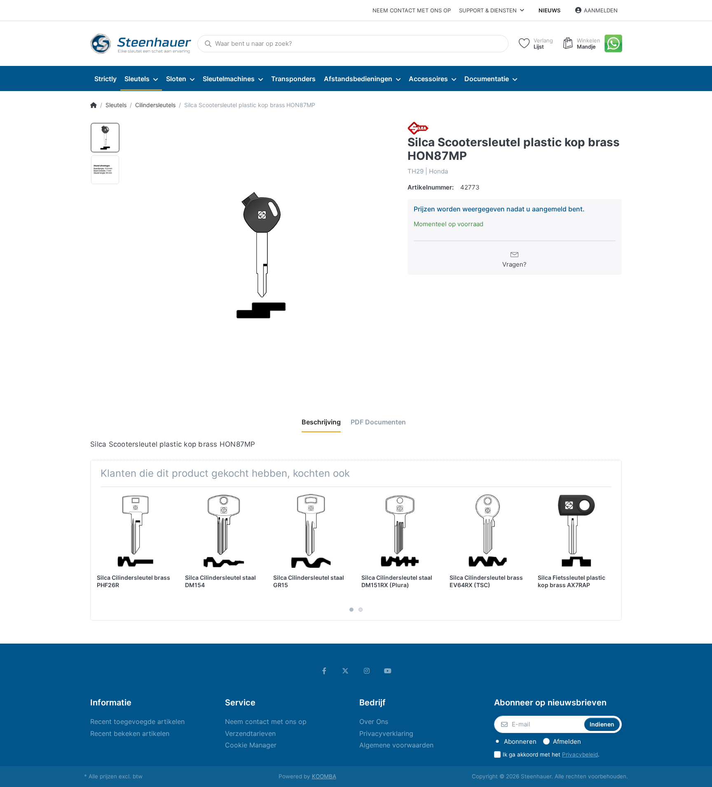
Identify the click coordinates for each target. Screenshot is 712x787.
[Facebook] (324, 671)
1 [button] (351, 609)
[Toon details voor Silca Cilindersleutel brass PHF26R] (134, 531)
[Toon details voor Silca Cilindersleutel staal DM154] (222, 531)
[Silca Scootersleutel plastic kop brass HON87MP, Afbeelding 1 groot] (105, 137)
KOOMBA (324, 776)
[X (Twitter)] (345, 671)
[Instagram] (367, 671)
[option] (260, 256)
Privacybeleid (580, 754)
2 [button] (360, 609)
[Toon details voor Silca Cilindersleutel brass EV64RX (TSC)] (487, 531)
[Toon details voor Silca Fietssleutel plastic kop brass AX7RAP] (575, 531)
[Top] (93, 105)
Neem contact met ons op (411, 10)
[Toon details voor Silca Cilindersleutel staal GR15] (311, 531)
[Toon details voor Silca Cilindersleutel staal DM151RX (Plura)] (399, 531)
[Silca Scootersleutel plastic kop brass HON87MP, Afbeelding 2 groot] (105, 169)
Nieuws (549, 10)
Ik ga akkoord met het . (551, 754)
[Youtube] (388, 671)
